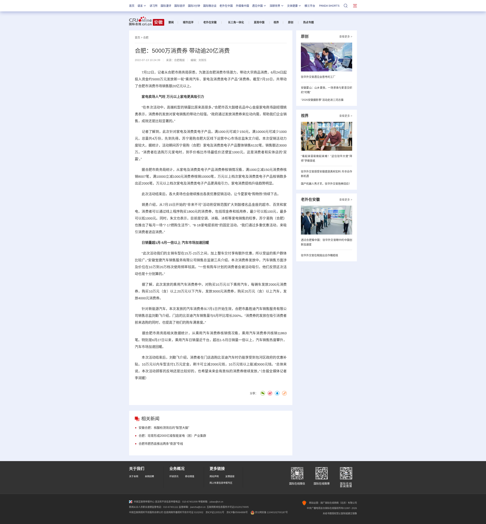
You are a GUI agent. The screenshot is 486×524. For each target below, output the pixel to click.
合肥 (145, 37)
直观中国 (259, 22)
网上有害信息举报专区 (221, 483)
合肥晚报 (179, 60)
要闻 (171, 22)
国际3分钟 (194, 5)
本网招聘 (149, 476)
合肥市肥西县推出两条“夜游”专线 (161, 443)
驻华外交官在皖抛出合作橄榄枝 (319, 255)
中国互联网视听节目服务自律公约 (146, 512)
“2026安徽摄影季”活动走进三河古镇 (322, 99)
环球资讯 (173, 476)
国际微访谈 (209, 5)
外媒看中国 (242, 5)
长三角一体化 (236, 22)
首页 (131, 5)
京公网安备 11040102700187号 (271, 512)
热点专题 (308, 22)
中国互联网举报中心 (144, 501)
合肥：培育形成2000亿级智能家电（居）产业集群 (172, 435)
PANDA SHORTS (329, 5)
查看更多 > (345, 36)
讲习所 (154, 5)
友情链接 (229, 476)
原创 (290, 22)
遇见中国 (257, 5)
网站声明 (214, 476)
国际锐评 (179, 5)
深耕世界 (275, 5)
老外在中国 (226, 5)
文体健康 (292, 5)
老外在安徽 (210, 22)
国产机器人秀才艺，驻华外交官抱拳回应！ (326, 183)
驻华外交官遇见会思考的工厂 (318, 76)
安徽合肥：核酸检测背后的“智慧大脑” (164, 427)
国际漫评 (166, 5)
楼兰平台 (310, 5)
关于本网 (133, 476)
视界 (276, 22)
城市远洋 (188, 22)
